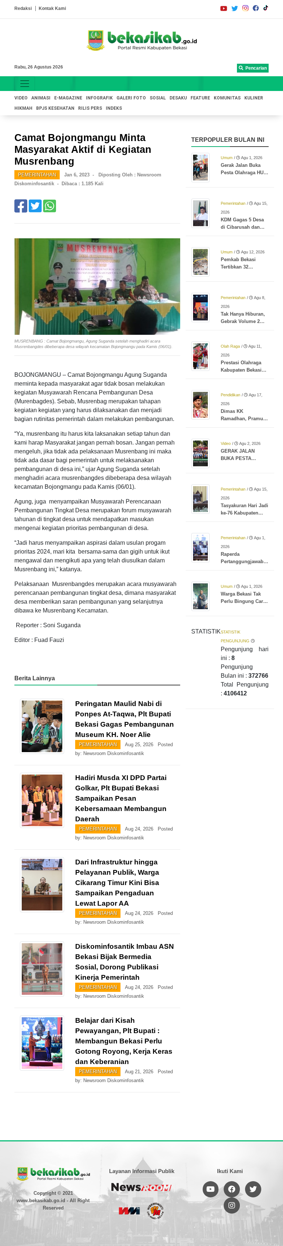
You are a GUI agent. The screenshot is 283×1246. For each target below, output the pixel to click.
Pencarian (255, 68)
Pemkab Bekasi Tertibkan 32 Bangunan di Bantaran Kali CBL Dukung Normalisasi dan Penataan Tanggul (244, 264)
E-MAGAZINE (68, 98)
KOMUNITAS (227, 98)
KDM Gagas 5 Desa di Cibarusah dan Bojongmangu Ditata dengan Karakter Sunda (244, 224)
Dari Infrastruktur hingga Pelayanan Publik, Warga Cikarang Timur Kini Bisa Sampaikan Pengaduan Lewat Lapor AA (117, 882)
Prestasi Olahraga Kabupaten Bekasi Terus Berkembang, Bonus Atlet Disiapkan (243, 367)
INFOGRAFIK (99, 98)
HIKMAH (23, 108)
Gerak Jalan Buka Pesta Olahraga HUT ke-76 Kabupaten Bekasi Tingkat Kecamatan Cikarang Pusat (244, 169)
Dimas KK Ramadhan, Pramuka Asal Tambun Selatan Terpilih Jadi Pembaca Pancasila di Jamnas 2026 (244, 415)
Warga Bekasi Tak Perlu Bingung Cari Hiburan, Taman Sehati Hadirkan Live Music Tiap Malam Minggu (244, 598)
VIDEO (21, 98)
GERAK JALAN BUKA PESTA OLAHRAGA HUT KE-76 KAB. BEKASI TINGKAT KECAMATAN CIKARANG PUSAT (244, 455)
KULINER (253, 98)
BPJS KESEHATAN (55, 108)
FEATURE (200, 98)
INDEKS (114, 108)
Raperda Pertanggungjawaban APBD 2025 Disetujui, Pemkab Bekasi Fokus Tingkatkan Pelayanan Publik (245, 558)
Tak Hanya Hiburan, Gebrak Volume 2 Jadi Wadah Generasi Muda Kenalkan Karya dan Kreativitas (243, 318)
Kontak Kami (52, 8)
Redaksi (23, 8)
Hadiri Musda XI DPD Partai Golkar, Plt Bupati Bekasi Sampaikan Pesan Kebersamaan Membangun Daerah (121, 798)
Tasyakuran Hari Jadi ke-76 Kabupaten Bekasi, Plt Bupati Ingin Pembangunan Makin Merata (244, 510)
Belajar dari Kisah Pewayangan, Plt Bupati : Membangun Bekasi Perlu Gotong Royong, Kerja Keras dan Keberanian (123, 1041)
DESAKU (178, 98)
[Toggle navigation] (24, 83)
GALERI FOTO (131, 98)
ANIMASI (40, 98)
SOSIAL (158, 98)
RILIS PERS (90, 108)
